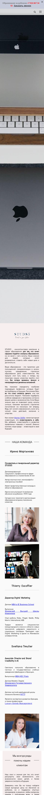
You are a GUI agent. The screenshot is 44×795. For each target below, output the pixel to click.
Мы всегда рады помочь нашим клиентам (22, 760)
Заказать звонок (22, 5)
